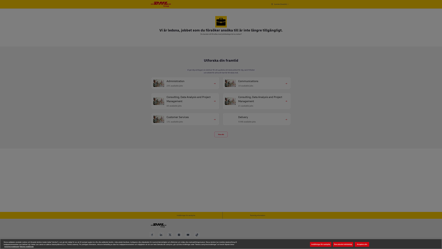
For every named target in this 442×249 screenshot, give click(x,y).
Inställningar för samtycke (320, 244)
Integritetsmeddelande (11, 247)
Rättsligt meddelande (27, 247)
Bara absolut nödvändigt (343, 244)
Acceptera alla (362, 244)
